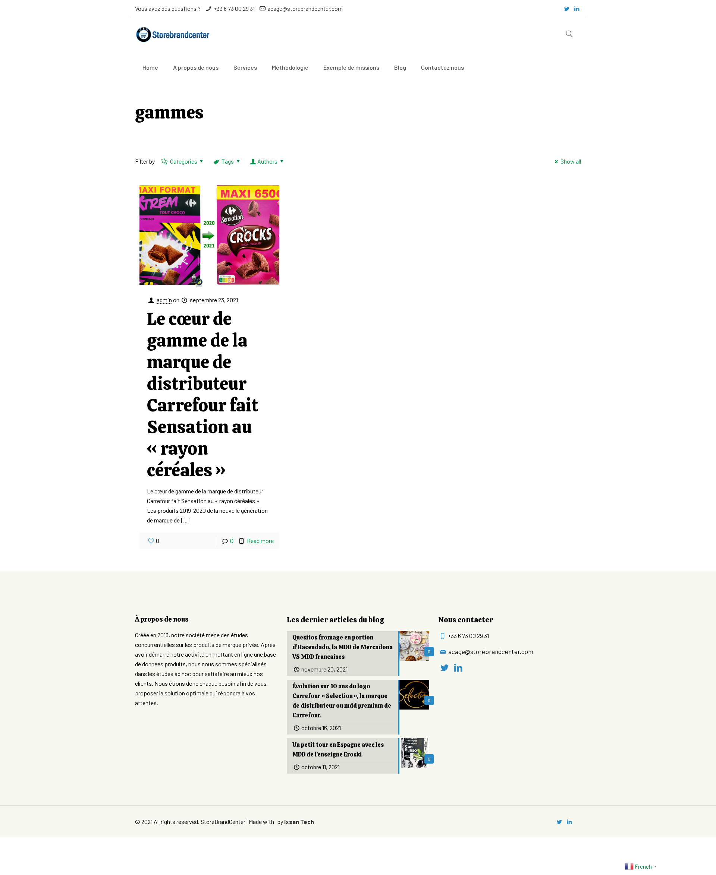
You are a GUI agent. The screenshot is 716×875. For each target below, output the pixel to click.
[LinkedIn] (577, 8)
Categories (183, 161)
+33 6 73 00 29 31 (234, 8)
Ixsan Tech (299, 821)
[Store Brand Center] (172, 34)
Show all (570, 161)
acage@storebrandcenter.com (305, 8)
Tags (228, 161)
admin (164, 299)
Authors (267, 161)
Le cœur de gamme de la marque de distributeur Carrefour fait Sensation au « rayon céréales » (202, 394)
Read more (260, 540)
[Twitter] (567, 8)
